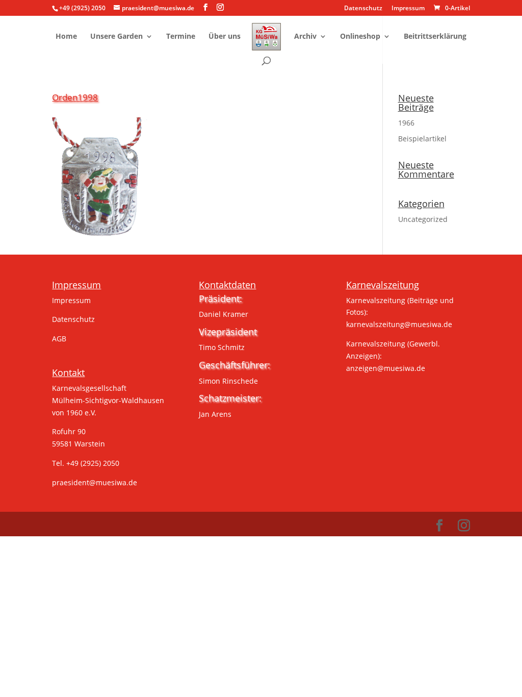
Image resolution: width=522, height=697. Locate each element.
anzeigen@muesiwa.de (385, 368)
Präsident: (220, 298)
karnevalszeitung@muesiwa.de (399, 324)
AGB (59, 338)
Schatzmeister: (230, 398)
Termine (180, 37)
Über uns (224, 37)
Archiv (305, 37)
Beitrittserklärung (435, 37)
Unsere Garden (116, 37)
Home (66, 37)
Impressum (408, 8)
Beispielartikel (422, 138)
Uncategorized (423, 219)
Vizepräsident (228, 332)
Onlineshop (360, 37)
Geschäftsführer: (234, 365)
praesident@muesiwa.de (94, 482)
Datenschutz (363, 8)
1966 (406, 123)
